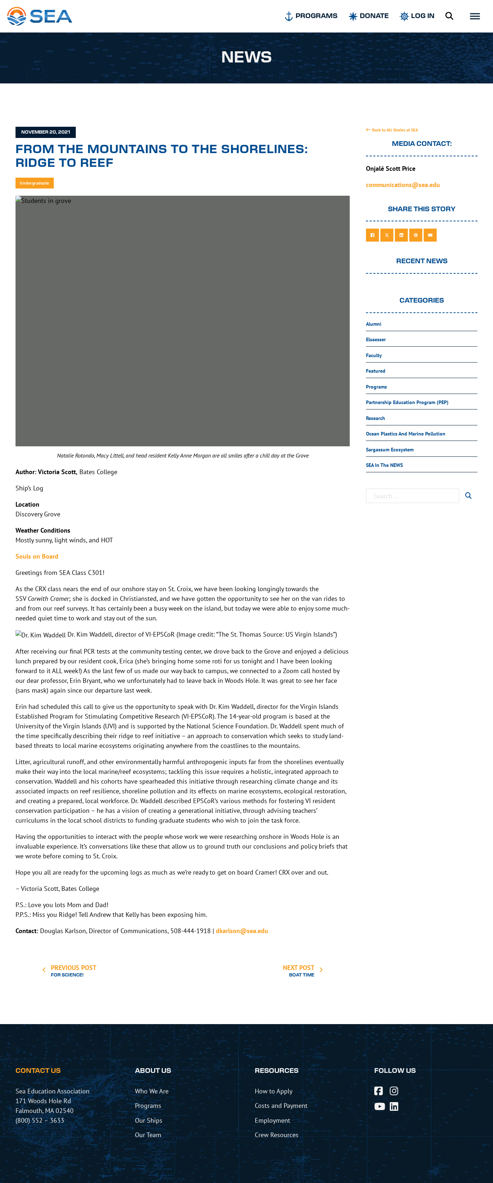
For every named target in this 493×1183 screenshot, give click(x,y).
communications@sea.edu (403, 185)
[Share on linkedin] (401, 235)
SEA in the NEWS (384, 465)
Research (375, 418)
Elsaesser (376, 339)
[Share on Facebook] (372, 235)
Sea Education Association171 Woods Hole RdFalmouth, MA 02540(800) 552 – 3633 (53, 1105)
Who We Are (152, 1091)
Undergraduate (34, 183)
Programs (376, 387)
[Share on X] (386, 235)
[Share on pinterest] (415, 235)
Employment (272, 1120)
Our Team (148, 1135)
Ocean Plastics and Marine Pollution (405, 433)
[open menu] (475, 16)
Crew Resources (276, 1135)
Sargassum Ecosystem (390, 449)
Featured (375, 371)
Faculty (374, 355)
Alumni (373, 324)
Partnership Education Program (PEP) (407, 402)
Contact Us (38, 1071)
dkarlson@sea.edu (242, 931)
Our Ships (148, 1120)
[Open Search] (449, 16)
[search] (468, 496)
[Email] (430, 235)
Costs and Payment (281, 1105)
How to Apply (273, 1091)
